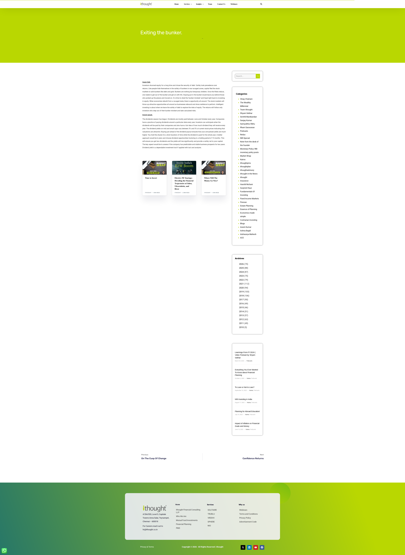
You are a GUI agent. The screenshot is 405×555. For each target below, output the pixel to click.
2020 (241, 287)
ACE (242, 238)
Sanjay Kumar (246, 120)
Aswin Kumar (245, 227)
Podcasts (244, 131)
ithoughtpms (245, 163)
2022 (241, 280)
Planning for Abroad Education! (247, 411)
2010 (241, 327)
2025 (241, 268)
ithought (148, 192)
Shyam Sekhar (150, 167)
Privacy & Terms (147, 547)
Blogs (148, 165)
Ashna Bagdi (245, 231)
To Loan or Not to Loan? (244, 387)
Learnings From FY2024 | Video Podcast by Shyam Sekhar (245, 355)
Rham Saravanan (247, 127)
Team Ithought (246, 109)
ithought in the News (248, 174)
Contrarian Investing (248, 220)
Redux (242, 134)
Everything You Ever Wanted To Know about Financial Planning (246, 372)
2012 (241, 319)
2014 (241, 311)
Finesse (243, 202)
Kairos (242, 159)
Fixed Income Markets (249, 198)
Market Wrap (154, 165)
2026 (241, 264)
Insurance (244, 181)
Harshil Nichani (246, 184)
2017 (241, 299)
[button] (261, 4)
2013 (241, 315)
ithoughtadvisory (247, 170)
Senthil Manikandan (186, 165)
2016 (241, 303)
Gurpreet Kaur (246, 188)
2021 (241, 283)
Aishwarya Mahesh (248, 234)
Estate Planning (246, 206)
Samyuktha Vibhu (247, 124)
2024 (241, 272)
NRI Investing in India (243, 399)
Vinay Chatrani (246, 99)
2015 (241, 307)
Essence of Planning (248, 209)
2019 (241, 291)
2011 (241, 323)
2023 (241, 276)
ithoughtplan (245, 166)
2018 (241, 295)
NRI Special (245, 138)
